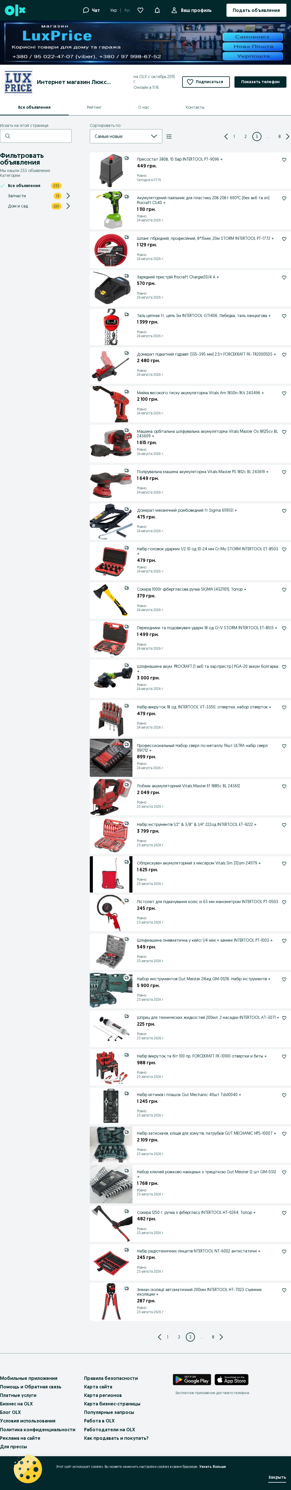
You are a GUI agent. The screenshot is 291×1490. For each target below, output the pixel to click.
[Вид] (169, 136)
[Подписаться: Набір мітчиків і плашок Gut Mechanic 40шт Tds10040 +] (284, 1095)
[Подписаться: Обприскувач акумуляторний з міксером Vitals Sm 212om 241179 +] (284, 863)
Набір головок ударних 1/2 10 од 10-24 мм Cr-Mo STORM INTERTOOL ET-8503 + (207, 551)
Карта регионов (103, 1395)
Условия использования (27, 1421)
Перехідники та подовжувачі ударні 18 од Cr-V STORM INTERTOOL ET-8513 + (207, 627)
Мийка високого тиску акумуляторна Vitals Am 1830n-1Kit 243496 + (200, 392)
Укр (113, 10)
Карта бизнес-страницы (112, 1404)
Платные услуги (18, 1395)
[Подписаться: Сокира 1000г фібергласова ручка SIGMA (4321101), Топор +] (284, 589)
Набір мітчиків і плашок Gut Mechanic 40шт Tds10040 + (189, 1094)
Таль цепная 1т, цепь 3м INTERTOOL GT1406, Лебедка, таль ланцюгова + (204, 315)
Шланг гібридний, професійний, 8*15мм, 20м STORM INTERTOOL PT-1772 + (205, 238)
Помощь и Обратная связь (30, 1387)
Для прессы (13, 1446)
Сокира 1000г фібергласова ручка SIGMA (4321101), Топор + (191, 589)
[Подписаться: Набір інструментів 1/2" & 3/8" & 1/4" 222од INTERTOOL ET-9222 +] (284, 825)
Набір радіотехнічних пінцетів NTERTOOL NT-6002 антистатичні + (199, 1251)
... (268, 136)
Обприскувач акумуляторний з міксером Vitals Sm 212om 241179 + (199, 863)
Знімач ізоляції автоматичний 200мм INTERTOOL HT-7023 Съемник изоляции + (199, 1292)
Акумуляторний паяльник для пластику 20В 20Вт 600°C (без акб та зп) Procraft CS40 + (203, 200)
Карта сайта (98, 1387)
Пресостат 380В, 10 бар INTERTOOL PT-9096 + (180, 159)
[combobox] (119, 136)
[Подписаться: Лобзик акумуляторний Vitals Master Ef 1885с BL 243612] (284, 786)
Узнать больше (212, 1466)
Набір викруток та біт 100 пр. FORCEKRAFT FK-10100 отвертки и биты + (202, 1056)
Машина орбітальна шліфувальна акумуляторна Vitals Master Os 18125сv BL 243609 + (207, 434)
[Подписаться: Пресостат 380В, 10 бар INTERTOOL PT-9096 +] (284, 160)
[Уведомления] (157, 10)
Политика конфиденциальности (37, 1429)
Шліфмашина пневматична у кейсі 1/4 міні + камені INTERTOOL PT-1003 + (205, 940)
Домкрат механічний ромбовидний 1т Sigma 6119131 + (187, 510)
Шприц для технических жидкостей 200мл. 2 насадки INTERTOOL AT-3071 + (208, 1017)
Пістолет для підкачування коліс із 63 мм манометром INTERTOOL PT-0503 (207, 901)
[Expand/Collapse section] (68, 195)
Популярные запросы (109, 1412)
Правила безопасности (111, 1378)
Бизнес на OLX (16, 1404)
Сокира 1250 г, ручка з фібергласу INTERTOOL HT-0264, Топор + (196, 1212)
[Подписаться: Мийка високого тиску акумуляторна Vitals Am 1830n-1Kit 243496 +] (284, 393)
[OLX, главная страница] (15, 10)
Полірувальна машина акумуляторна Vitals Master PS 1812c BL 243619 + (203, 471)
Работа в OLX (99, 1421)
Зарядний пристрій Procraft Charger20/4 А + (178, 277)
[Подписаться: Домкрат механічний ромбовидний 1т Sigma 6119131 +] (284, 511)
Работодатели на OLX (109, 1429)
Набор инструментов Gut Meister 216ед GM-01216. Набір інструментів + (204, 978)
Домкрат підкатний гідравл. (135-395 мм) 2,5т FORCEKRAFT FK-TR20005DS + (206, 354)
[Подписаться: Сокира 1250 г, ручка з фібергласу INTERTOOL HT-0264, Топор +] (284, 1213)
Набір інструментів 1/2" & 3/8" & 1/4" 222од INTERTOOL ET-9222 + (197, 824)
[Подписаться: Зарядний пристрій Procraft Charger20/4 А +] (284, 277)
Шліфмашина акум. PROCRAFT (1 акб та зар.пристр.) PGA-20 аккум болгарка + (207, 669)
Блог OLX (10, 1412)
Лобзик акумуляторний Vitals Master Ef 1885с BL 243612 (188, 785)
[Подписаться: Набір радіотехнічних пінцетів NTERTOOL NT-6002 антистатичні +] (284, 1251)
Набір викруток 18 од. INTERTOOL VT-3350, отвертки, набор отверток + (204, 707)
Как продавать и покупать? (116, 1438)
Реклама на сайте (20, 1438)
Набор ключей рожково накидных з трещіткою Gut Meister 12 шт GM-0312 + (206, 1174)
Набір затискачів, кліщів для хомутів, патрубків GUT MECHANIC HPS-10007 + (206, 1133)
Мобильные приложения (28, 1378)
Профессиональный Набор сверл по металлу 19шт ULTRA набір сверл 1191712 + (202, 748)
